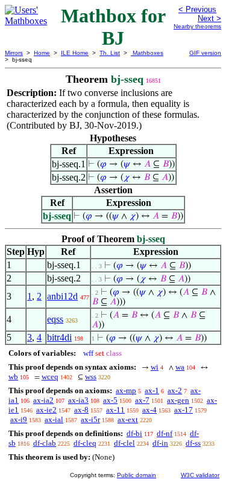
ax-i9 (18, 419)
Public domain (136, 475)
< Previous (197, 9)
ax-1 (152, 390)
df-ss (193, 443)
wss (90, 376)
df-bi (134, 433)
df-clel (124, 443)
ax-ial (54, 419)
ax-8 (81, 409)
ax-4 (149, 409)
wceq (50, 376)
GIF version (205, 53)
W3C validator (200, 475)
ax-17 (183, 409)
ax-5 (110, 400)
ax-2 (175, 390)
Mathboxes (147, 53)
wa (179, 366)
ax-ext (128, 419)
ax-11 (115, 409)
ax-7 (142, 400)
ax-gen (178, 400)
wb (13, 376)
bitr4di (59, 337)
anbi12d (62, 296)
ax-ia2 (43, 400)
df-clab (44, 443)
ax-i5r (90, 419)
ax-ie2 (46, 409)
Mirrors (14, 53)
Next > (209, 18)
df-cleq (85, 443)
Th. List (109, 53)
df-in (160, 443)
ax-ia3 (78, 400)
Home (42, 53)
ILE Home (75, 53)
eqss (55, 319)
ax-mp (126, 390)
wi (155, 366)
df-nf (164, 433)
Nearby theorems (197, 26)
